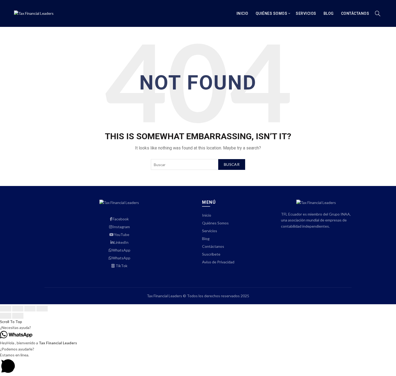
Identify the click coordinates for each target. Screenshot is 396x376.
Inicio (242, 13)
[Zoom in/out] (42, 308)
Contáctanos (355, 13)
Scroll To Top (11, 321)
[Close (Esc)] (5, 308)
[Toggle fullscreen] (30, 308)
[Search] (377, 13)
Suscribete (211, 254)
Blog (329, 13)
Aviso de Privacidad (218, 262)
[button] (198, 328)
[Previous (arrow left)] (5, 316)
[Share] (17, 308)
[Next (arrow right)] (17, 316)
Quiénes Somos (271, 13)
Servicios (306, 13)
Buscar (231, 164)
